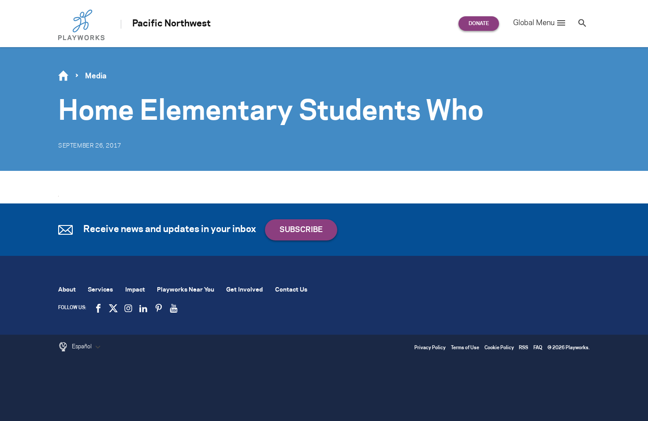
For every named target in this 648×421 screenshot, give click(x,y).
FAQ (537, 348)
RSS (523, 348)
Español (82, 346)
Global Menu (534, 22)
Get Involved (244, 290)
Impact (135, 290)
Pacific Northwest (171, 23)
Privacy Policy (430, 348)
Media (96, 76)
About (67, 290)
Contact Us (291, 290)
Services (100, 290)
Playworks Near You (185, 290)
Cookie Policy (499, 348)
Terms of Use (465, 348)
